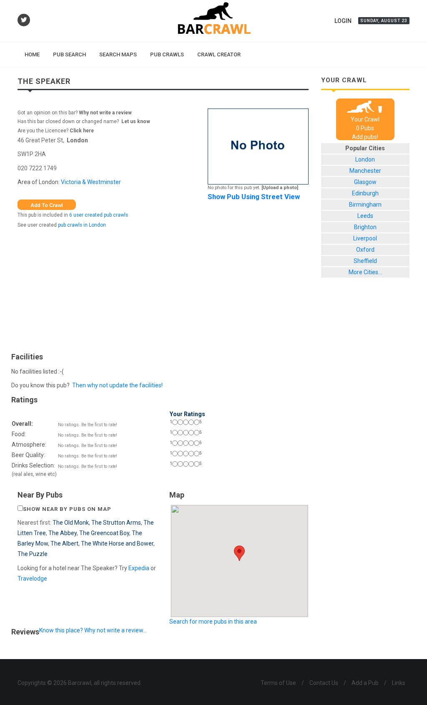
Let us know (135, 121)
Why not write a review (105, 113)
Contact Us (323, 683)
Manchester (365, 170)
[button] (239, 553)
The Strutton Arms (116, 522)
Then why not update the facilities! (117, 385)
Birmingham (365, 204)
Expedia (138, 568)
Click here (82, 131)
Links (398, 683)
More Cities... (365, 272)
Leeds (365, 215)
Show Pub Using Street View (254, 196)
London (77, 140)
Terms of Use (278, 683)
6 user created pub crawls (98, 215)
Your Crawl (365, 119)
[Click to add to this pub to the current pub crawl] (47, 204)
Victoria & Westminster (91, 182)
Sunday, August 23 (383, 20)
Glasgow (365, 182)
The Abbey (62, 533)
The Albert (64, 543)
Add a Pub (365, 683)
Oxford (365, 249)
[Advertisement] (163, 288)
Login (343, 21)
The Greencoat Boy (104, 533)
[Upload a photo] (279, 187)
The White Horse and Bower (117, 543)
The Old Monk (71, 522)
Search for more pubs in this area (213, 621)
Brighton (365, 227)
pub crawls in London (82, 225)
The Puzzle (33, 554)
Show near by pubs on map (67, 509)
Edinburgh (365, 193)
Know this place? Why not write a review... (93, 630)
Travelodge (32, 578)
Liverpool (365, 238)
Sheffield (365, 261)
